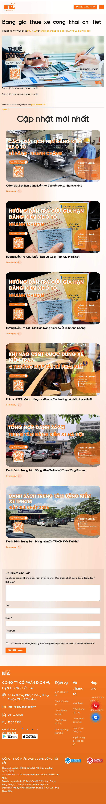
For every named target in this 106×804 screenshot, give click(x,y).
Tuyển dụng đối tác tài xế (79, 740)
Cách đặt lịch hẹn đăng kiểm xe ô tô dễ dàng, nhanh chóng (44, 185)
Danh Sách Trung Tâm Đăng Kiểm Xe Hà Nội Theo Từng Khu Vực (46, 470)
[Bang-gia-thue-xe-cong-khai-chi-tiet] (53, 61)
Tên (8, 606)
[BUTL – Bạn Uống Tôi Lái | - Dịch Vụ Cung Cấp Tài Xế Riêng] (9, 7)
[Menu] (101, 7)
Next (5, 109)
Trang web (10, 631)
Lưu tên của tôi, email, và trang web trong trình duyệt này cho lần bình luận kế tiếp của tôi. (52, 644)
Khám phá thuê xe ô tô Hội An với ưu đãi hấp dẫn (65, 31)
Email (9, 618)
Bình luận (10, 582)
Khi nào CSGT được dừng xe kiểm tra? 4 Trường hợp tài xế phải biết (49, 399)
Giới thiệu (78, 703)
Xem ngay (11, 191)
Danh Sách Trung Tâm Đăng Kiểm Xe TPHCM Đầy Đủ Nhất (43, 541)
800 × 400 (32, 31)
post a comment (38, 105)
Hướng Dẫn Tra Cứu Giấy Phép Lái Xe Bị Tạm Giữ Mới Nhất (43, 256)
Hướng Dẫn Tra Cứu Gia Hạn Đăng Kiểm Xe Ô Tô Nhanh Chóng (46, 328)
